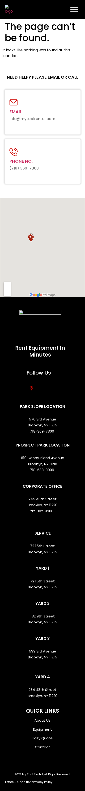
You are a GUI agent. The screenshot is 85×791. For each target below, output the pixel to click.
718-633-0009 (42, 469)
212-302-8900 (42, 511)
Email (15, 112)
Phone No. (21, 161)
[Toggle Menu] (74, 9)
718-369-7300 (42, 431)
